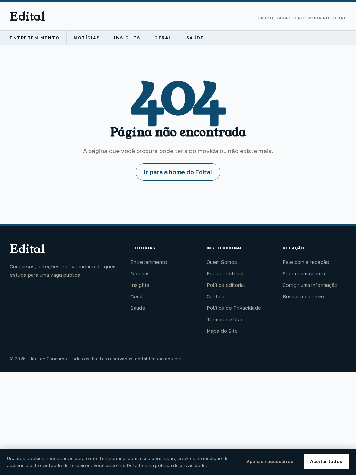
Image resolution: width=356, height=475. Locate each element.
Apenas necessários (269, 461)
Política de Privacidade (234, 308)
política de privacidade (180, 465)
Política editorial (226, 285)
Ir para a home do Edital (178, 172)
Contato (216, 296)
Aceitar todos (326, 461)
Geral (163, 37)
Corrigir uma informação (310, 285)
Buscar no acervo (303, 296)
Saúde (195, 37)
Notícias (87, 37)
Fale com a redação (306, 262)
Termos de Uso (224, 319)
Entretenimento (34, 37)
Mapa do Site (222, 331)
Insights (127, 37)
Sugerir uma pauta (304, 273)
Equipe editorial (225, 273)
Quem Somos (222, 262)
